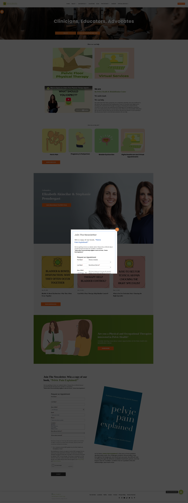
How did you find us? (94, 265)
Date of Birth (80, 270)
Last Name (80, 265)
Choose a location (93, 259)
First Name (80, 259)
